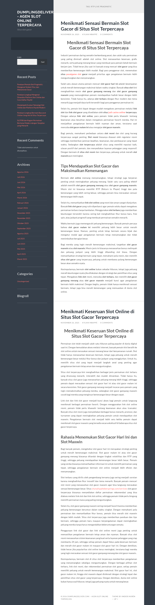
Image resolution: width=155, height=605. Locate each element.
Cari (19, 57)
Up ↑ (116, 599)
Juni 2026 (21, 182)
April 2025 (21, 254)
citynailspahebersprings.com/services (109, 488)
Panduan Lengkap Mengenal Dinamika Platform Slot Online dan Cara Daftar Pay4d (31, 97)
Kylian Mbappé (89, 34)
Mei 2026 (21, 187)
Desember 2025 (23, 213)
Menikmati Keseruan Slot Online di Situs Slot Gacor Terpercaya (97, 314)
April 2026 (21, 192)
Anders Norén (128, 596)
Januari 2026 (22, 208)
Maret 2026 (22, 198)
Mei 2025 (21, 249)
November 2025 (23, 218)
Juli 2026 (21, 177)
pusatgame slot (73, 74)
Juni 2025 (21, 244)
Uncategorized (23, 281)
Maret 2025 (22, 259)
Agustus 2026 (22, 172)
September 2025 (24, 228)
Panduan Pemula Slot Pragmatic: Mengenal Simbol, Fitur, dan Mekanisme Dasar (30, 87)
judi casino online (116, 112)
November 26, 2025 (70, 34)
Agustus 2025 (22, 233)
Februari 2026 (23, 203)
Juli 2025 (21, 238)
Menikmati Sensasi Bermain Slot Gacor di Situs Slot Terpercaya (95, 26)
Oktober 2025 (23, 223)
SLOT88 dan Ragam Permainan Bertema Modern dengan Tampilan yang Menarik (31, 123)
